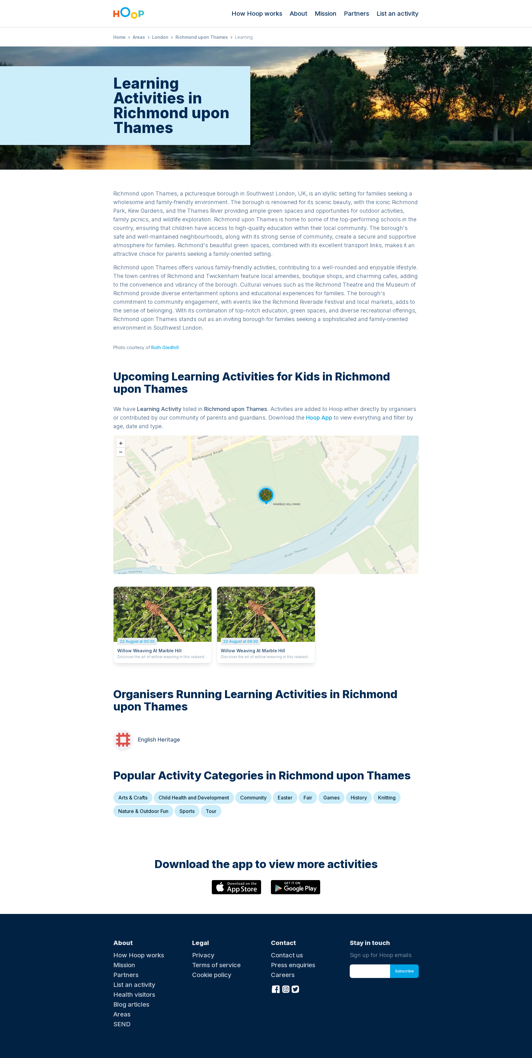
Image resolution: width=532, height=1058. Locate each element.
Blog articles (131, 1004)
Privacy (203, 955)
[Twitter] (295, 988)
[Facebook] (276, 988)
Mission (326, 13)
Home (119, 37)
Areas (139, 37)
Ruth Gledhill (165, 347)
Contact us (287, 955)
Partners (356, 13)
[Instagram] (286, 988)
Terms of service (216, 965)
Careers (283, 975)
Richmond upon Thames (201, 37)
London (160, 37)
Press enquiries (293, 965)
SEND (122, 1024)
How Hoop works (257, 13)
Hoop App (319, 417)
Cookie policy (212, 975)
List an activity (398, 13)
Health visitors (134, 994)
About (298, 13)
